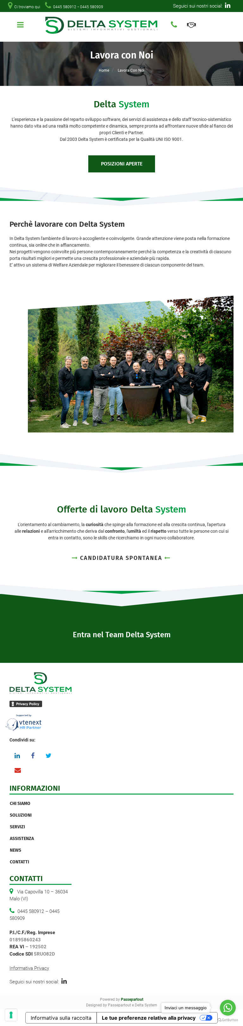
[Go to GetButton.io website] (228, 1020)
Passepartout (132, 999)
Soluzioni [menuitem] (21, 815)
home (104, 70)
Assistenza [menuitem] (22, 838)
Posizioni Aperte (121, 164)
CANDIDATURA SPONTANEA (121, 558)
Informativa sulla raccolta (61, 1018)
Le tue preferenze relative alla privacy (149, 1018)
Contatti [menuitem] (19, 862)
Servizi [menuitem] (17, 827)
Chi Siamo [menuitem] (20, 803)
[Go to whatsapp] (228, 1008)
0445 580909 (91, 7)
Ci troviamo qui (27, 7)
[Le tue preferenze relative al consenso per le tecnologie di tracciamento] (11, 1015)
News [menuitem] (15, 850)
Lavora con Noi (131, 70)
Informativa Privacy (29, 968)
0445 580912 (64, 7)
